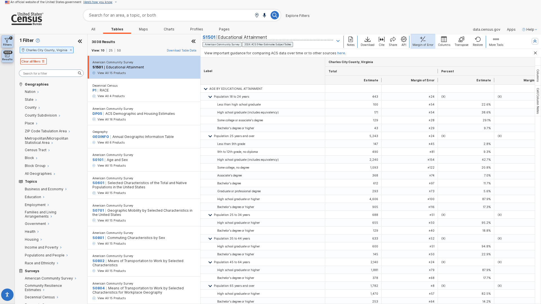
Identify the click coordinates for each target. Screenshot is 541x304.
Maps (143, 29)
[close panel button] (193, 42)
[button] (256, 16)
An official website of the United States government (45, 2)
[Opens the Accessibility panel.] (7, 295)
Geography (100, 131)
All (93, 29)
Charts (169, 29)
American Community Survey (112, 62)
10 (103, 50)
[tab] (538, 75)
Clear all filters (31, 61)
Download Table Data (181, 50)
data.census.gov (486, 30)
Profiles (196, 29)
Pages (224, 29)
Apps (511, 30)
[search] (51, 73)
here (341, 53)
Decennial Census (104, 85)
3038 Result (103, 42)
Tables (117, 29)
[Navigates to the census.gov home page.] (21, 23)
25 (111, 50)
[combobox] (182, 15)
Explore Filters (298, 16)
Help (530, 30)
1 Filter (27, 40)
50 (119, 50)
